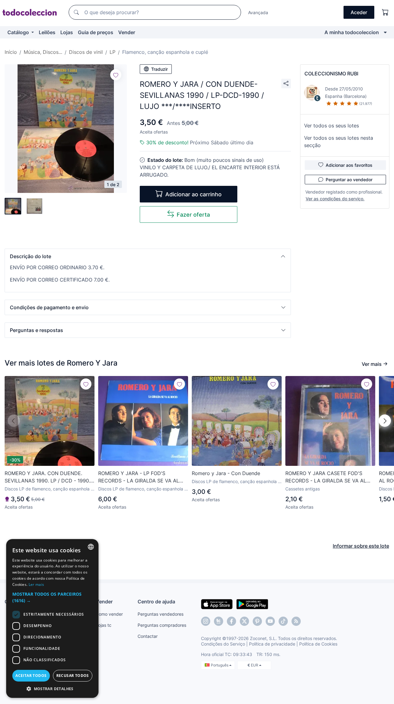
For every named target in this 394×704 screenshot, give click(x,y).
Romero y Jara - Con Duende (226, 473)
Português (220, 665)
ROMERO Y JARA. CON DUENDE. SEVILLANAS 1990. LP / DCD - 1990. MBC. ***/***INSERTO (47, 477)
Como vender (109, 614)
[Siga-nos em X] (244, 621)
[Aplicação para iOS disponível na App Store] (217, 604)
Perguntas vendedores (160, 614)
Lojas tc (103, 625)
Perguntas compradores (162, 625)
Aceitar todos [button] (30, 675)
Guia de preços (95, 32)
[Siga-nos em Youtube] (270, 621)
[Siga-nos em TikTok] (283, 621)
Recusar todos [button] (72, 675)
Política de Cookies (318, 643)
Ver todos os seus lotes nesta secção (338, 141)
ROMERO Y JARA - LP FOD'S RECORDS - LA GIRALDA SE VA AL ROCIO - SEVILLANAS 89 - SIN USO (140, 477)
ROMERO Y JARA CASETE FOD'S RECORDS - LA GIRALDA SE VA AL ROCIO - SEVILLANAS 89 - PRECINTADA (325, 477)
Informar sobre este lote (361, 546)
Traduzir (159, 69)
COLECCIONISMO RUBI (331, 73)
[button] (148, 256)
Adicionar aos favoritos (349, 165)
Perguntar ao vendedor (349, 179)
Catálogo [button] (18, 32)
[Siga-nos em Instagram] (205, 621)
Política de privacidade (272, 643)
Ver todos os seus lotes (331, 125)
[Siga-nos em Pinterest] (257, 621)
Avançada (258, 12)
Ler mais (36, 584)
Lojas (66, 32)
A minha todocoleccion (351, 32)
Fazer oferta (193, 214)
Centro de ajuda (156, 601)
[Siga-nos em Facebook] (231, 621)
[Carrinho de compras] (385, 12)
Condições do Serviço (223, 643)
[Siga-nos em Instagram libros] (218, 621)
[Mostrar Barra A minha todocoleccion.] (385, 32)
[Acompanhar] (115, 74)
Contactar (148, 636)
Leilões (47, 32)
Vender (126, 32)
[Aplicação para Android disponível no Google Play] (252, 604)
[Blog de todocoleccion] (296, 621)
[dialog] (52, 618)
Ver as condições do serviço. (335, 198)
